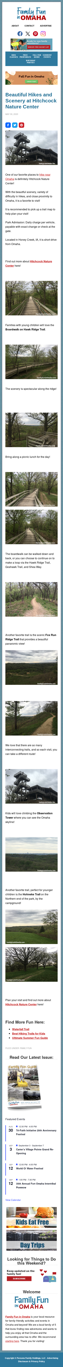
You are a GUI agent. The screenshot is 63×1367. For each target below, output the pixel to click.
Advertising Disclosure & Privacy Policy (38, 1359)
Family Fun (26, 1048)
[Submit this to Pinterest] (21, 125)
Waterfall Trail (20, 1029)
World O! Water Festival (29, 1168)
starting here (12, 1341)
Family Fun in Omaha (31, 13)
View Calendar (13, 1200)
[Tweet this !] (14, 125)
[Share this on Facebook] (8, 125)
